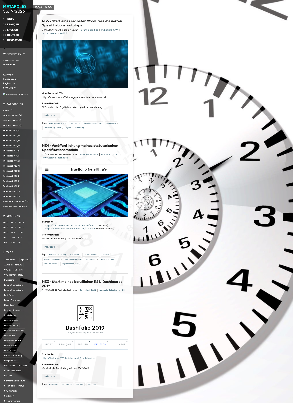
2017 (5, 237)
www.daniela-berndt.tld (55, 33)
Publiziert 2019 (109, 30)
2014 (5, 242)
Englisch (7, 83)
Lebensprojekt (10, 345)
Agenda (48, 7)
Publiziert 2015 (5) (11, 140)
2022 (13, 227)
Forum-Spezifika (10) (12, 115)
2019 (13, 232)
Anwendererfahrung (13, 265)
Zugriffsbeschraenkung (74, 128)
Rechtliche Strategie (13, 371)
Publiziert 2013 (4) (11, 130)
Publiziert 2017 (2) (11, 151)
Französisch (9, 79)
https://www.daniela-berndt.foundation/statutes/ (70, 228)
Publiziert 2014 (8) (11, 135)
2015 (20, 237)
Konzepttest (9, 335)
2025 (13, 222)
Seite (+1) (8, 87)
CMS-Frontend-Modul (14, 275)
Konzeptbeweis (11, 320)
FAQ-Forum (9, 295)
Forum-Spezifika (89, 30)
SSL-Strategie (10, 391)
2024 (21, 222)
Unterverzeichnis (50, 264)
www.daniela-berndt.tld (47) (15, 201)
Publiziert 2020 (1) (11, 166)
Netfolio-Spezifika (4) (12, 120)
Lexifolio (7, 64)
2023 (5, 227)
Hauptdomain (10, 305)
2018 (20, 232)
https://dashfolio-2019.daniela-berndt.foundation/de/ (68, 358)
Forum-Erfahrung (12, 300)
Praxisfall (22, 365)
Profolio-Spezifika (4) (12, 125)
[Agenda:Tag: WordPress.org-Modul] (85, 87)
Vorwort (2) (8, 110)
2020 (5, 232)
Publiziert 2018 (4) (11, 156)
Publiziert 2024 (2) (11, 186)
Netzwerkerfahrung (13, 355)
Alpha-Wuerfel (10, 260)
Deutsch (11, 35)
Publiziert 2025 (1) (11, 191)
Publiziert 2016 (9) (11, 145)
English (10, 29)
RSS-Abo (8, 376)
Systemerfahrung (12, 401)
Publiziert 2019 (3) (11, 161)
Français (11, 24)
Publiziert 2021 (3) (11, 171)
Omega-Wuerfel (11, 360)
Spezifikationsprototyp (14, 386)
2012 (20, 242)
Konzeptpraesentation (14, 330)
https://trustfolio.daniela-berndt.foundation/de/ (69, 225)
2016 (12, 237)
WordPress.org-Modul (52, 128)
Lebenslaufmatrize (12, 340)
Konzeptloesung (11, 325)
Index (8, 19)
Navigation (12, 40)
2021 (21, 227)
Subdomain (9, 396)
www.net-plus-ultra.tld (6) (15, 206)
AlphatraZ (25, 260)
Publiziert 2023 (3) (11, 181)
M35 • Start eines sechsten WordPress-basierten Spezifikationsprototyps (82, 23)
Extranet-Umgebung (13, 290)
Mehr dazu (49, 115)
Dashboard (9, 280)
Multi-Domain (10, 350)
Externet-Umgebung (13, 285)
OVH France (9, 365)
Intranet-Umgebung (13, 310)
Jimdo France (10, 315)
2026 (5, 222)
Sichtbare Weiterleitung (14, 381)
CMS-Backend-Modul (13, 270)
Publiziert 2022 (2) (11, 176)
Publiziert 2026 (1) (11, 196)
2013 (13, 242)
